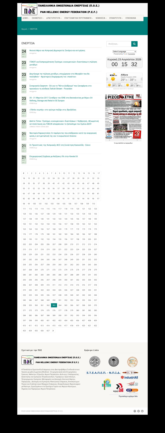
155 (54, 224)
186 (83, 234)
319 (24, 290)
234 (59, 254)
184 (71, 234)
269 (36, 270)
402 (54, 321)
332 (24, 295)
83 (29, 199)
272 (54, 270)
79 (88, 194)
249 (71, 260)
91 (68, 199)
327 (71, 290)
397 (24, 321)
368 (83, 305)
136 (95, 214)
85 (39, 199)
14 (84, 173)
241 (24, 260)
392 (71, 315)
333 (30, 295)
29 (78, 178)
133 (77, 214)
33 (98, 178)
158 (71, 224)
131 (65, 214)
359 (30, 305)
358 (24, 305)
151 (30, 224)
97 (98, 199)
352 (65, 300)
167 (48, 229)
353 (71, 300)
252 (89, 260)
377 (59, 310)
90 (64, 199)
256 (36, 265)
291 (89, 275)
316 (83, 285)
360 (36, 305)
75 (68, 194)
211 (77, 244)
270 (42, 270)
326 (65, 290)
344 (95, 295)
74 (64, 194)
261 (65, 265)
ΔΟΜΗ (25, 18)
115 (48, 209)
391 (65, 315)
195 (59, 239)
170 (65, 229)
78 (83, 194)
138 (30, 219)
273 (59, 270)
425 (36, 331)
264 (83, 265)
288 (71, 275)
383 (95, 310)
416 (59, 326)
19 (29, 178)
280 (24, 275)
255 (30, 265)
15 (89, 173)
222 (65, 249)
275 (71, 270)
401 (48, 321)
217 (36, 249)
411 (30, 326)
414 (48, 326)
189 (24, 239)
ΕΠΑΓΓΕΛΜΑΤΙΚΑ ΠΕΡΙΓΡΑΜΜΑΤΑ (77, 18)
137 (24, 219)
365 (65, 305)
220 (54, 249)
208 (59, 244)
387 (42, 315)
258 (48, 265)
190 (30, 239)
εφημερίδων (129, 143)
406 (77, 321)
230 (36, 254)
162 (95, 224)
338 (59, 295)
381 (83, 310)
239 (89, 254)
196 (65, 239)
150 (24, 224)
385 (30, 315)
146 (77, 219)
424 (30, 331)
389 (54, 315)
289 (77, 275)
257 (42, 265)
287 (65, 275)
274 (65, 270)
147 (83, 219)
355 (83, 300)
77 (78, 194)
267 (24, 270)
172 (77, 229)
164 (30, 229)
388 (48, 315)
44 (73, 183)
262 (71, 265)
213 (89, 244)
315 (77, 285)
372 (30, 310)
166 (42, 229)
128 (48, 214)
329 (83, 290)
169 (59, 229)
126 (36, 214)
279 (95, 270)
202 (24, 244)
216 (30, 249)
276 (77, 270)
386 (36, 315)
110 (93, 204)
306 (24, 285)
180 (48, 234)
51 (29, 188)
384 (24, 315)
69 (39, 194)
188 (95, 234)
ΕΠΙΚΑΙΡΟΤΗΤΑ (115, 18)
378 (65, 310)
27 (68, 178)
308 (36, 285)
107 (75, 204)
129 (54, 214)
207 (54, 244)
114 (42, 209)
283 (42, 275)
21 (39, 178)
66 (24, 194)
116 (54, 209)
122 (89, 209)
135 (89, 214)
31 (88, 178)
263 (77, 265)
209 (65, 244)
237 (77, 254)
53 (39, 188)
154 (48, 224)
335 (42, 295)
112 (30, 209)
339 (65, 295)
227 (95, 249)
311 (54, 285)
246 (54, 260)
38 (44, 183)
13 (79, 173)
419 (77, 326)
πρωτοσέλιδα (119, 143)
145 (71, 219)
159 (77, 224)
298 (54, 280)
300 (65, 280)
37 (39, 183)
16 (94, 173)
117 (59, 209)
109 (87, 204)
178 (36, 234)
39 (49, 183)
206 (48, 244)
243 (36, 260)
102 (46, 204)
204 (36, 244)
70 (44, 194)
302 (77, 280)
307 (30, 285)
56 (54, 188)
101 (40, 204)
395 (89, 315)
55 (49, 188)
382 (89, 310)
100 (34, 204)
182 (59, 234)
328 (77, 290)
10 (64, 173)
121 (83, 209)
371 (24, 310)
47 (88, 183)
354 (77, 300)
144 (65, 219)
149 (95, 219)
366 (71, 305)
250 (77, 260)
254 (24, 265)
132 (71, 214)
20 (34, 178)
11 (69, 173)
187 (89, 234)
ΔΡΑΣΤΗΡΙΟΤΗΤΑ (53, 18)
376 (54, 310)
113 (36, 209)
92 (73, 199)
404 (65, 321)
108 (81, 204)
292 (95, 275)
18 (24, 178)
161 (89, 224)
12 (74, 173)
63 (88, 188)
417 (65, 326)
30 (83, 178)
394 (83, 315)
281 (30, 275)
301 (71, 280)
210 (71, 244)
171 (71, 229)
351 (59, 300)
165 (36, 229)
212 (83, 244)
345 (24, 300)
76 (73, 194)
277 (83, 270)
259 (54, 265)
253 (95, 260)
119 (71, 209)
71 (49, 194)
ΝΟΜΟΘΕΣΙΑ (100, 18)
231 (42, 254)
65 (98, 188)
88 (54, 199)
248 (65, 260)
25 (59, 178)
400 (42, 321)
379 (71, 310)
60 (73, 188)
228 (24, 254)
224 (77, 249)
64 (93, 188)
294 (30, 280)
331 (95, 290)
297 (48, 280)
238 (83, 254)
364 (59, 305)
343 (89, 295)
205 (42, 244)
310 (48, 285)
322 (42, 290)
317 (89, 285)
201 (95, 239)
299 (59, 280)
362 (48, 305)
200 (89, 239)
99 (29, 204)
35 (29, 183)
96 (93, 199)
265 (89, 265)
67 (29, 194)
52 (34, 188)
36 (34, 183)
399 (36, 321)
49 (98, 183)
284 (48, 275)
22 (44, 178)
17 (99, 173)
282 (36, 275)
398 (30, 321)
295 (36, 280)
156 (59, 224)
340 (71, 295)
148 (89, 219)
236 (71, 254)
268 (30, 270)
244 (42, 260)
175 (95, 229)
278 (89, 270)
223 (71, 249)
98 (24, 204)
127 (42, 214)
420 (83, 326)
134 (83, 214)
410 (24, 326)
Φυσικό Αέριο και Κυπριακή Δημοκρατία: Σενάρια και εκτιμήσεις (57, 50)
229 (30, 254)
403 (59, 321)
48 (93, 183)
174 (89, 229)
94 (83, 199)
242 (30, 260)
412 (36, 326)
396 (95, 315)
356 (89, 300)
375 (48, 310)
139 (36, 219)
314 (71, 285)
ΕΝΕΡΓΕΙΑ (33, 29)
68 (34, 194)
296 (42, 280)
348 (42, 300)
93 (78, 199)
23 (49, 178)
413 (42, 326)
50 (24, 188)
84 (34, 199)
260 (59, 265)
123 (95, 209)
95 (88, 199)
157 (65, 224)
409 (95, 321)
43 (68, 183)
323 (48, 290)
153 (42, 224)
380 (77, 310)
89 (59, 199)
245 (48, 260)
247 (59, 260)
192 (42, 239)
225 (83, 249)
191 (36, 239)
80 (93, 194)
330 (89, 290)
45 (78, 183)
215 (24, 249)
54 (44, 188)
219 (48, 249)
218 (42, 249)
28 (73, 178)
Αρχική (24, 29)
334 (36, 295)
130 (59, 214)
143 (59, 219)
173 (83, 229)
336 (48, 295)
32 (93, 178)
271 (48, 270)
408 (89, 321)
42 (64, 183)
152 (36, 224)
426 (42, 331)
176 (24, 234)
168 (54, 229)
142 (54, 219)
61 (78, 188)
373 (36, 310)
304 (89, 280)
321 (36, 290)
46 (83, 183)
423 (24, 331)
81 (98, 194)
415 (54, 326)
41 (59, 183)
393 (77, 315)
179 (42, 234)
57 (59, 188)
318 (95, 285)
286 (59, 275)
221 (59, 249)
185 (77, 234)
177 (30, 234)
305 (95, 280)
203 (30, 244)
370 (95, 305)
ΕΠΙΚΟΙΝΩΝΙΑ (131, 18)
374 (42, 310)
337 (54, 295)
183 (65, 234)
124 (24, 214)
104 (58, 204)
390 (59, 315)
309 (42, 285)
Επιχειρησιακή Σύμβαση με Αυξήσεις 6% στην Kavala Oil (53, 156)
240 (95, 254)
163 (24, 229)
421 (89, 326)
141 (48, 219)
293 (24, 280)
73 (59, 194)
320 (30, 290)
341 (77, 295)
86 (44, 199)
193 (48, 239)
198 (77, 239)
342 (83, 295)
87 (49, 199)
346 (30, 300)
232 (48, 254)
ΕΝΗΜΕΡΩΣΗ (37, 18)
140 (42, 219)
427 (48, 331)
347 (36, 300)
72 (54, 194)
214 (95, 244)
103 (52, 204)
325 (59, 290)
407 (83, 321)
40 (54, 183)
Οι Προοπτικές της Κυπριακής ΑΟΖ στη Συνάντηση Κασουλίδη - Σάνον (59, 145)
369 (89, 305)
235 (65, 254)
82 (24, 199)
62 (83, 188)
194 (54, 239)
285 (54, 275)
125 (30, 214)
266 (95, 265)
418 (71, 326)
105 (63, 204)
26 (64, 178)
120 (77, 209)
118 (65, 209)
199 (83, 239)
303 (83, 280)
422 (95, 326)
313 (65, 285)
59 (68, 188)
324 (54, 290)
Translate (131, 54)
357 (95, 300)
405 (71, 321)
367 (77, 305)
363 (54, 305)
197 (71, 239)
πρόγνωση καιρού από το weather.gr (123, 88)
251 (83, 260)
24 (54, 178)
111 (24, 209)
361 (42, 305)
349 (48, 300)
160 (83, 224)
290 (83, 275)
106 (69, 204)
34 (24, 183)
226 (89, 249)
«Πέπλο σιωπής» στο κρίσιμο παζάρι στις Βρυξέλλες (52, 110)
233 (54, 254)
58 (64, 188)
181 (54, 234)
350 (54, 300)
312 (59, 285)
